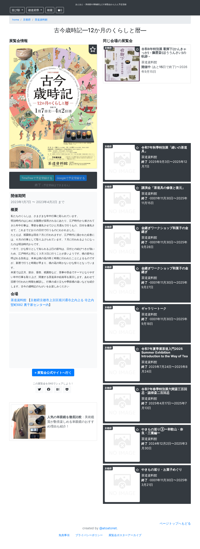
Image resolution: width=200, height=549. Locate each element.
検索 (50, 10)
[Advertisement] (53, 340)
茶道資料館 (41, 19)
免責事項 (64, 535)
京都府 (27, 19)
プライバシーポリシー (89, 535)
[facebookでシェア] (49, 389)
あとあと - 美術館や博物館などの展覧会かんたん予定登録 (100, 4)
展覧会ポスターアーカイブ (125, 535)
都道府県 (34, 10)
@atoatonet (108, 528)
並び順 (16, 10)
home (15, 19)
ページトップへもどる (175, 523)
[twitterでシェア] (39, 389)
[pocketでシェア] (67, 389)
